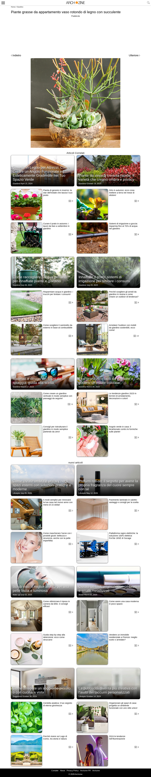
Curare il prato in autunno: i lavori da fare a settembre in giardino (56, 226)
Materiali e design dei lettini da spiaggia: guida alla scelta (37, 381)
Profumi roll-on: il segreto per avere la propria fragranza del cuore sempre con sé (108, 485)
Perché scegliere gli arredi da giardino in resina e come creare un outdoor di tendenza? (123, 294)
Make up (16, 595)
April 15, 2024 (26, 184)
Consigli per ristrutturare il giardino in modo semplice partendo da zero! (55, 429)
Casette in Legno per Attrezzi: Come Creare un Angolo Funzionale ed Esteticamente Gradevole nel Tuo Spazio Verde (41, 173)
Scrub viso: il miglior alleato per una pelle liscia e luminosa (41, 589)
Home (13, 7)
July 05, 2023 (92, 285)
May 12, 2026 (92, 493)
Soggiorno (17, 696)
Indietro (17, 55)
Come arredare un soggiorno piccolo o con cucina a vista (42, 690)
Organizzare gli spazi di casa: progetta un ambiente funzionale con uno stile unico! (123, 705)
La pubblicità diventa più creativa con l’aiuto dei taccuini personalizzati (108, 690)
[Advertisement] (75, 34)
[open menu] (3, 2)
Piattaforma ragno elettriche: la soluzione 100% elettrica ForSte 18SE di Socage (123, 535)
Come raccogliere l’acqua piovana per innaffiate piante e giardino (40, 279)
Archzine (96, 771)
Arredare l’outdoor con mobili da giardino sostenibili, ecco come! (122, 327)
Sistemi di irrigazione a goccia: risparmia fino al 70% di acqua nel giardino (123, 226)
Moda (81, 595)
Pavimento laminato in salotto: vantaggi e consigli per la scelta (123, 501)
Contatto (54, 771)
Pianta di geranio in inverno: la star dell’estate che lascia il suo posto (57, 192)
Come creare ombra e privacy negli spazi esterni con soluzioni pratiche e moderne (42, 485)
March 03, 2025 (90, 595)
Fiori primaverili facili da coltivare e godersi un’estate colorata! (106, 381)
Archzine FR (85, 771)
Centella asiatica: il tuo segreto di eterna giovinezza (57, 704)
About (62, 771)
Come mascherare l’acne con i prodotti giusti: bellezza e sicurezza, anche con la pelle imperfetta (57, 537)
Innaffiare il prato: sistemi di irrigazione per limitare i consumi (104, 279)
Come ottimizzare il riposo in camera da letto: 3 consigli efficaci (56, 604)
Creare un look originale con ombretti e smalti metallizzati (108, 589)
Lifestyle (16, 493)
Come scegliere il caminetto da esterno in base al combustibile (57, 326)
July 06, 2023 (26, 285)
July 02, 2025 (26, 595)
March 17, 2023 (27, 387)
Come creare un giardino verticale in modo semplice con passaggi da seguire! (57, 396)
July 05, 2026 (26, 493)
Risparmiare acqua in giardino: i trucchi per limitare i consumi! (58, 293)
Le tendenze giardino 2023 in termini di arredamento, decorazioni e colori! (122, 396)
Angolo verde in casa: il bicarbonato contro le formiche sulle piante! (123, 429)
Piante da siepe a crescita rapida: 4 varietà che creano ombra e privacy (106, 177)
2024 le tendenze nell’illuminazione (117, 737)
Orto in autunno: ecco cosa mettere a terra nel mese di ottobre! (121, 192)
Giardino (20, 7)
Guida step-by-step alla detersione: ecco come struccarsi (54, 637)
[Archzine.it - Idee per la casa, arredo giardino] (75, 3)
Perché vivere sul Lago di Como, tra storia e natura (55, 737)
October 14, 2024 (93, 696)
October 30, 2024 (29, 696)
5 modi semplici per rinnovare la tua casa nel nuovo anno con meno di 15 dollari (58, 502)
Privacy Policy (73, 771)
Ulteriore (133, 55)
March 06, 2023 (93, 387)
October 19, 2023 (94, 184)
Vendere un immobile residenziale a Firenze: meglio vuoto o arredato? (123, 637)
